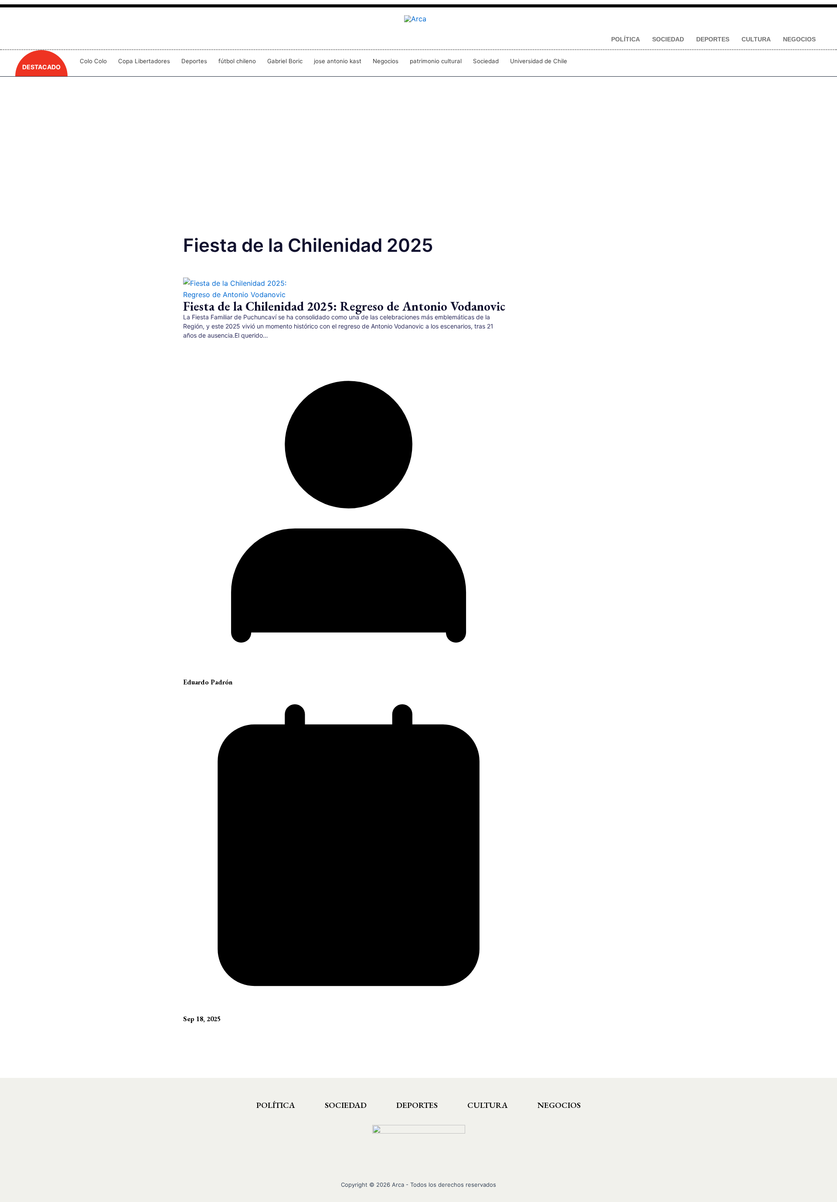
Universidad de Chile (538, 61)
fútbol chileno (237, 61)
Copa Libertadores (144, 61)
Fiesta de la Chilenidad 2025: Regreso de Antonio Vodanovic (344, 306)
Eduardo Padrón (207, 682)
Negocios (385, 61)
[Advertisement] (418, 161)
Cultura (487, 1105)
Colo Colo (93, 61)
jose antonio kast (337, 61)
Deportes (194, 61)
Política (275, 1105)
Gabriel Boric (285, 61)
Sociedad (486, 61)
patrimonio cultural (436, 61)
